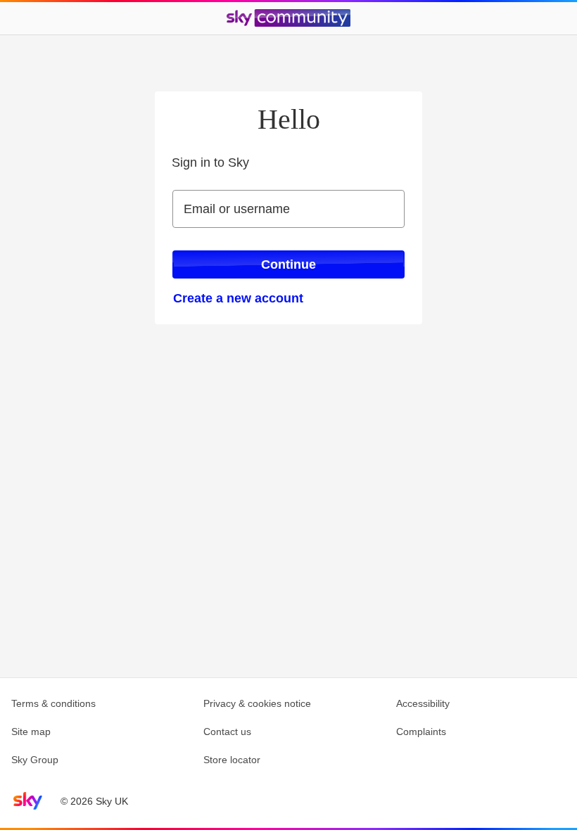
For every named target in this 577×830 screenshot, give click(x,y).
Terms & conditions (53, 703)
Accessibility (423, 703)
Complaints (421, 731)
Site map (31, 731)
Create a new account (238, 298)
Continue (288, 264)
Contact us (227, 731)
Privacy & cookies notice (257, 703)
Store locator (231, 759)
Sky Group (34, 759)
